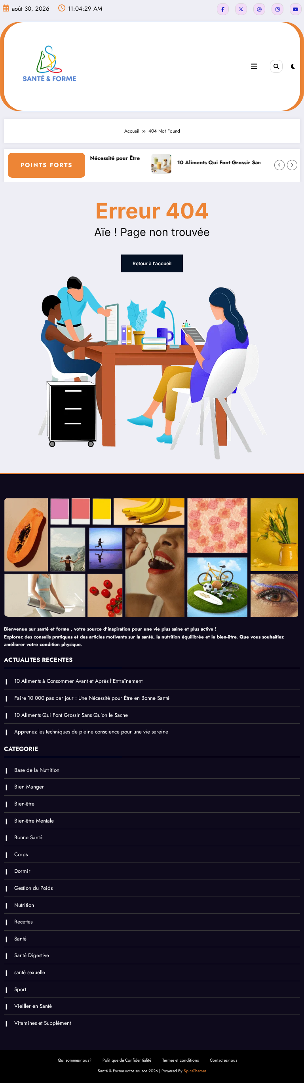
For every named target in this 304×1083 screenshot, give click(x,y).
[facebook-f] (223, 9)
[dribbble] (259, 9)
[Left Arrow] (279, 165)
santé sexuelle (29, 972)
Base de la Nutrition (36, 770)
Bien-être (24, 804)
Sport (20, 989)
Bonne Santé (28, 837)
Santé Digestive (31, 955)
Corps (21, 854)
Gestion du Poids (33, 888)
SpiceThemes (195, 1071)
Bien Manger (29, 786)
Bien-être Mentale (34, 821)
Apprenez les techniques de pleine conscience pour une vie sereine (91, 731)
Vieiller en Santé (33, 1006)
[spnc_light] (293, 66)
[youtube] (296, 9)
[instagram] (277, 9)
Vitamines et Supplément (42, 1023)
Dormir (22, 871)
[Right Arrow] (292, 165)
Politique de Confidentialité (127, 1060)
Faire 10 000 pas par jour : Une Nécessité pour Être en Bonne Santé (91, 698)
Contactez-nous (223, 1060)
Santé (20, 938)
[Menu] (254, 66)
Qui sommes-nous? (74, 1060)
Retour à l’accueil (152, 263)
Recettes (23, 921)
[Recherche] (276, 66)
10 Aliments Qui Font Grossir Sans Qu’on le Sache (227, 162)
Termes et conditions (180, 1060)
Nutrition (24, 905)
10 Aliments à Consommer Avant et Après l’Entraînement (78, 681)
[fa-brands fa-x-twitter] (241, 9)
